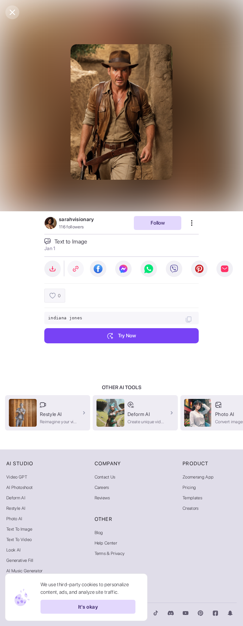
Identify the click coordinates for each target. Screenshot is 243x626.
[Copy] (189, 319)
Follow (158, 223)
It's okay (88, 607)
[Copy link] (75, 269)
